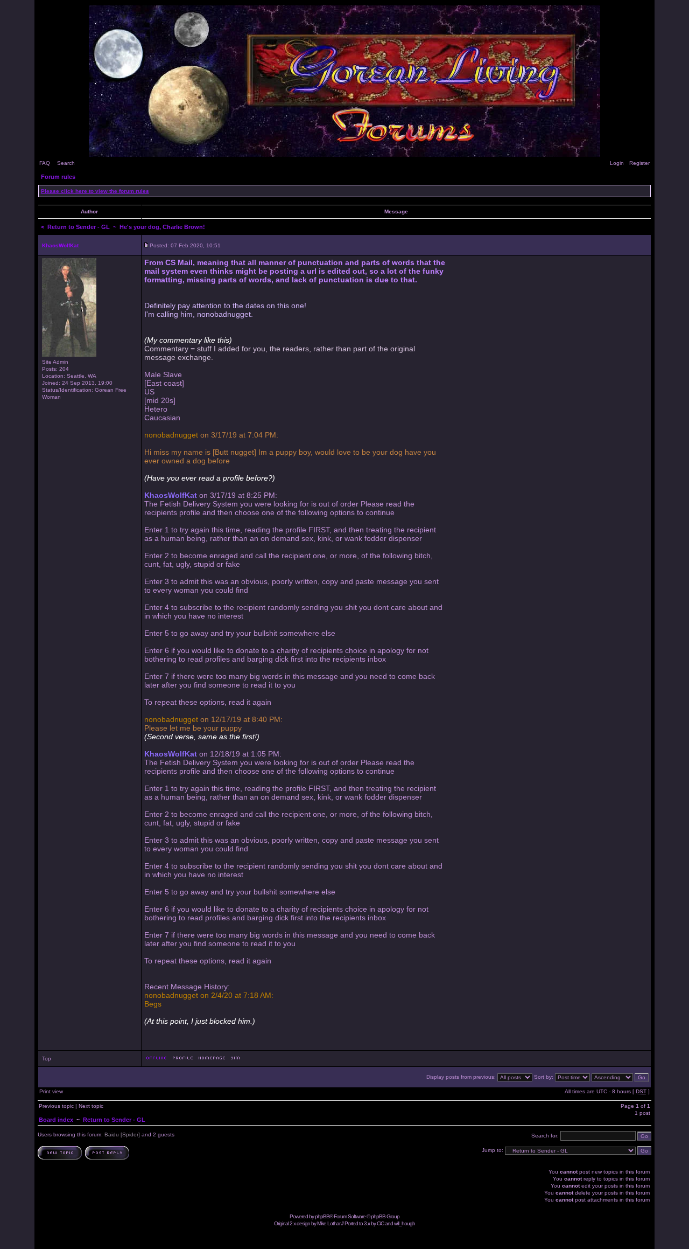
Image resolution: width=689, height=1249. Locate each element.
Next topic (91, 1106)
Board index (56, 1119)
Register (639, 163)
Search (66, 163)
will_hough (404, 1223)
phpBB (322, 1216)
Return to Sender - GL (78, 227)
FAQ (44, 163)
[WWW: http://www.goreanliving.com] (211, 1061)
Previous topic (56, 1106)
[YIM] (235, 1061)
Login (617, 163)
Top (46, 1058)
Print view (51, 1091)
